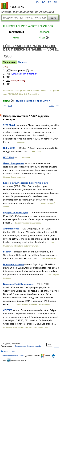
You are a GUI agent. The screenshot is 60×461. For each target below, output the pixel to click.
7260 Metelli (9, 125)
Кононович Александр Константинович (25, 183)
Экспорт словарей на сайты (12, 356)
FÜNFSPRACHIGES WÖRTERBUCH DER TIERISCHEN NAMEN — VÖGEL (30, 26)
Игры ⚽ (44, 37)
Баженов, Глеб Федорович (18, 284)
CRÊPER (7, 310)
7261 (51, 105)
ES (49, 2)
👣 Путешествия (8, 351)
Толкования (16, 32)
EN (37, 2)
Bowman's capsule (13, 264)
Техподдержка (20, 346)
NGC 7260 (8, 157)
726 (10, 105)
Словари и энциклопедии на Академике (27, 12)
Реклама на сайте (34, 346)
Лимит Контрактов (13, 163)
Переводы (44, 32)
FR (55, 2)
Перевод (22, 62)
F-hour (7, 251)
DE (43, 2)
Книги (16, 37)
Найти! (52, 18)
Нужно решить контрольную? (33, 100)
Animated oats (11, 228)
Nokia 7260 (9, 148)
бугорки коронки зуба (15, 212)
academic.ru (12, 5)
